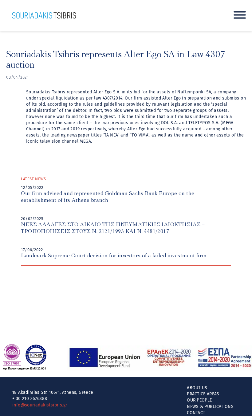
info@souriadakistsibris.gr (39, 405)
